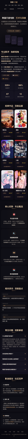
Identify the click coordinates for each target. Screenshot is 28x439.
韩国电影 (12, 9)
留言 (22, 5)
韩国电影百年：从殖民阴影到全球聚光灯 (13, 298)
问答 (19, 5)
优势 (12, 5)
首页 (6, 5)
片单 (9, 5)
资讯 (16, 5)
